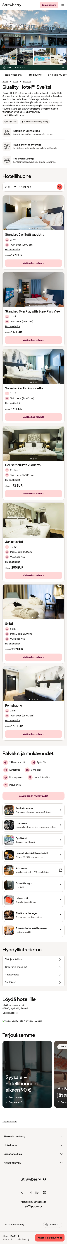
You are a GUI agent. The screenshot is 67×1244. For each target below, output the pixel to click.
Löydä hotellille (10, 1012)
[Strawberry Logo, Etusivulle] (11, 5)
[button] (33, 212)
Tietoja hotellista (12, 75)
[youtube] (45, 1192)
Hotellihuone (34, 75)
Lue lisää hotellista (11, 115)
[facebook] (22, 1192)
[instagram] (30, 1192)
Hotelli (5, 81)
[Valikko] (63, 5)
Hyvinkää (27, 81)
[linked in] (37, 1192)
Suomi (15, 81)
